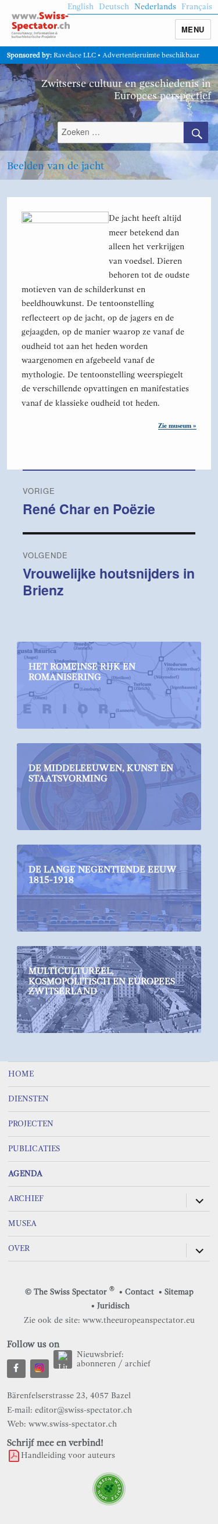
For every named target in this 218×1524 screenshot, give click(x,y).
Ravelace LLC (74, 55)
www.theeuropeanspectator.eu (139, 1320)
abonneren (96, 1364)
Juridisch (113, 1306)
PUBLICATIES (34, 1149)
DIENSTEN (28, 1099)
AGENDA (25, 1174)
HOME (21, 1074)
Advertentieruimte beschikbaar (150, 55)
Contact (139, 1292)
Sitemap (179, 1292)
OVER (19, 1248)
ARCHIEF (26, 1198)
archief (138, 1364)
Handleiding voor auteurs (68, 1455)
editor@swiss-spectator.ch (83, 1410)
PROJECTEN (30, 1124)
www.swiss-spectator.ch (72, 1424)
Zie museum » (177, 425)
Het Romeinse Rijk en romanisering (81, 671)
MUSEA (22, 1223)
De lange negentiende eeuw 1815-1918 (102, 874)
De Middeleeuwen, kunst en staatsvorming (100, 773)
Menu (193, 29)
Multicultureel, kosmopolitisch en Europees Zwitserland (101, 981)
